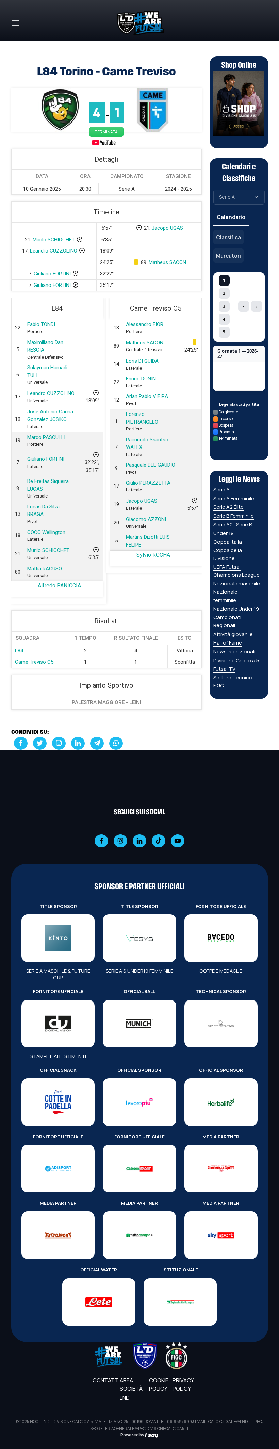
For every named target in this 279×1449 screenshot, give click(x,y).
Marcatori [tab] (228, 255)
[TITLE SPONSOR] (58, 938)
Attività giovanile (233, 634)
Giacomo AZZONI (146, 519)
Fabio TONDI (41, 324)
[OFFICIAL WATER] (98, 1302)
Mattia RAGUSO (44, 569)
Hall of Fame (227, 642)
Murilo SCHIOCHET (54, 240)
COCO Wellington (46, 532)
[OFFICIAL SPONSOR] (139, 1102)
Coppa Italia (227, 542)
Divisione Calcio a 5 (236, 660)
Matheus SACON (167, 262)
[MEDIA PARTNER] (221, 1168)
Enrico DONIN (141, 379)
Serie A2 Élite (228, 506)
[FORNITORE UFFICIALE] (221, 938)
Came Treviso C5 (34, 662)
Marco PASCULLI (46, 437)
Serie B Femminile (233, 515)
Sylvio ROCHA (153, 555)
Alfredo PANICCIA (59, 585)
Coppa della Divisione (227, 554)
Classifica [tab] (228, 237)
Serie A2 (223, 524)
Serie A (221, 489)
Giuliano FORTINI (52, 274)
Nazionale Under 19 (236, 609)
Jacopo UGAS (167, 228)
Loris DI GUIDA (142, 361)
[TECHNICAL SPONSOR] (221, 1023)
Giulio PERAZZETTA (148, 483)
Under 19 (223, 533)
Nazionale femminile (225, 596)
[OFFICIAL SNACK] (58, 1102)
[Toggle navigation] (15, 23)
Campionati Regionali (227, 621)
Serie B (244, 524)
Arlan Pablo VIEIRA (147, 396)
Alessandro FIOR (144, 324)
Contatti (106, 1380)
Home (18, 45)
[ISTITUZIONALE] (180, 1302)
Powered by (132, 1435)
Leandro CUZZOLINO (53, 251)
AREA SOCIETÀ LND (131, 1389)
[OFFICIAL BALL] (139, 1023)
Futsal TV (224, 668)
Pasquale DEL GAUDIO (150, 465)
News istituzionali (234, 651)
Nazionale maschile (236, 583)
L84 (19, 651)
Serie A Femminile (233, 498)
